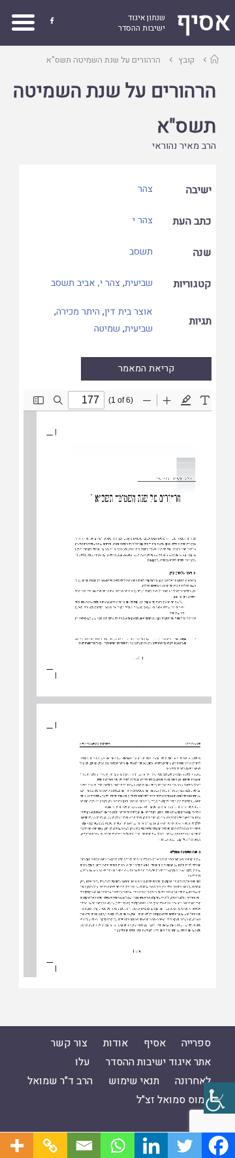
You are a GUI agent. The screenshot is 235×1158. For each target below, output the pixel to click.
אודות (115, 1043)
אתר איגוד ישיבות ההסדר (158, 1062)
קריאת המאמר (146, 368)
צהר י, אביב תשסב (85, 283)
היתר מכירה (78, 312)
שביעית (139, 283)
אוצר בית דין (128, 312)
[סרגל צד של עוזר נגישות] (219, 1098)
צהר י (143, 220)
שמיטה (107, 329)
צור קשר (69, 1043)
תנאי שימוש (133, 1081)
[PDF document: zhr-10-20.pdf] (118, 683)
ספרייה (196, 1043)
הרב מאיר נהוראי (184, 146)
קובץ (186, 60)
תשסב (141, 251)
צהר (145, 189)
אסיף (155, 1043)
